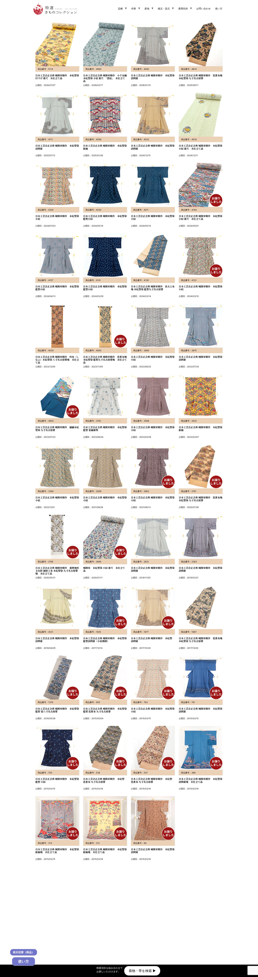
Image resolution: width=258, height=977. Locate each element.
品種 (120, 8)
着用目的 (183, 8)
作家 (133, 8)
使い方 (218, 8)
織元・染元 (164, 8)
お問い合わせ (203, 8)
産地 (147, 8)
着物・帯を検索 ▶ (142, 971)
